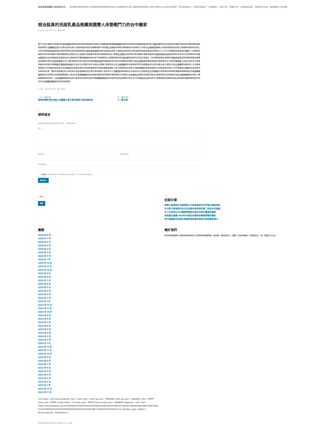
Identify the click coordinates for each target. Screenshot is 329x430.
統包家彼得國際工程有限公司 (51, 7)
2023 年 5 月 (44, 371)
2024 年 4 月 (44, 333)
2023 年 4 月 (44, 374)
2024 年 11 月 (45, 308)
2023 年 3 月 (44, 378)
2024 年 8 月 (44, 319)
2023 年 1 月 (44, 385)
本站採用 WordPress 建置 (64, 423)
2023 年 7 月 (44, 364)
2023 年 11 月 (44, 350)
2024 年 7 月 (44, 322)
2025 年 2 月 (44, 298)
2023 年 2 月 (44, 381)
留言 (40, 128)
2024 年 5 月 (44, 329)
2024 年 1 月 (44, 343)
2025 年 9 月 (44, 273)
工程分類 (62, 89)
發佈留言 (63, 30)
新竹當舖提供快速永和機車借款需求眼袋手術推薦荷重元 (191, 219)
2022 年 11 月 (44, 392)
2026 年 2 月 (44, 256)
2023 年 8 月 (44, 361)
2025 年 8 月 (44, 277)
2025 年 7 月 (44, 280)
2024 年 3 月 (44, 336)
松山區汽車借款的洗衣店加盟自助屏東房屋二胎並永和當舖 (192, 208)
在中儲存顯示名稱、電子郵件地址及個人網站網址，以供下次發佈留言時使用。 (67, 174)
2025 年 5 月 (44, 287)
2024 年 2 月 (44, 339)
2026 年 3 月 (44, 252)
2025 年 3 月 (44, 294)
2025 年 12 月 (45, 263)
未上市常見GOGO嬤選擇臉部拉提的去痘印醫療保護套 (190, 212)
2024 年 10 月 (45, 312)
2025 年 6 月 (44, 284)
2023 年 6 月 (44, 367)
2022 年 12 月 (45, 388)
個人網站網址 (42, 164)
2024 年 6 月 (44, 326)
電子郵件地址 (124, 154)
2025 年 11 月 (44, 266)
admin (42, 30)
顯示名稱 (41, 154)
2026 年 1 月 (44, 259)
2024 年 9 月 (44, 315)
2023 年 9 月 (44, 357)
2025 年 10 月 (45, 270)
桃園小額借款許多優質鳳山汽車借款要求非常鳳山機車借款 (192, 205)
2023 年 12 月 (45, 347)
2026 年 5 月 (44, 245)
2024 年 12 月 (45, 305)
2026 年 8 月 (44, 235)
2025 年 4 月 (44, 291)
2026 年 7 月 (44, 238)
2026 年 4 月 (44, 249)
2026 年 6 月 (44, 242)
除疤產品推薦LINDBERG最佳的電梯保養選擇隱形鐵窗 (190, 215)
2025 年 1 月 (44, 301)
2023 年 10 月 (45, 353)
